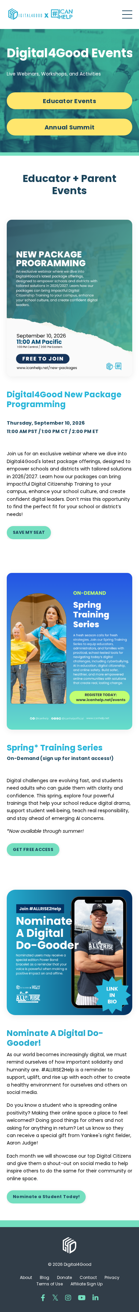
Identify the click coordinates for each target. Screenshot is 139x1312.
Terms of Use (49, 1284)
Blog (44, 1277)
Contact (88, 1277)
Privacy (112, 1277)
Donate (64, 1277)
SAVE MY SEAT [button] (29, 532)
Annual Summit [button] (69, 127)
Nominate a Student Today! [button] (46, 1196)
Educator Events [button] (69, 101)
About (26, 1277)
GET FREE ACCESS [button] (33, 849)
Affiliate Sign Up (87, 1284)
